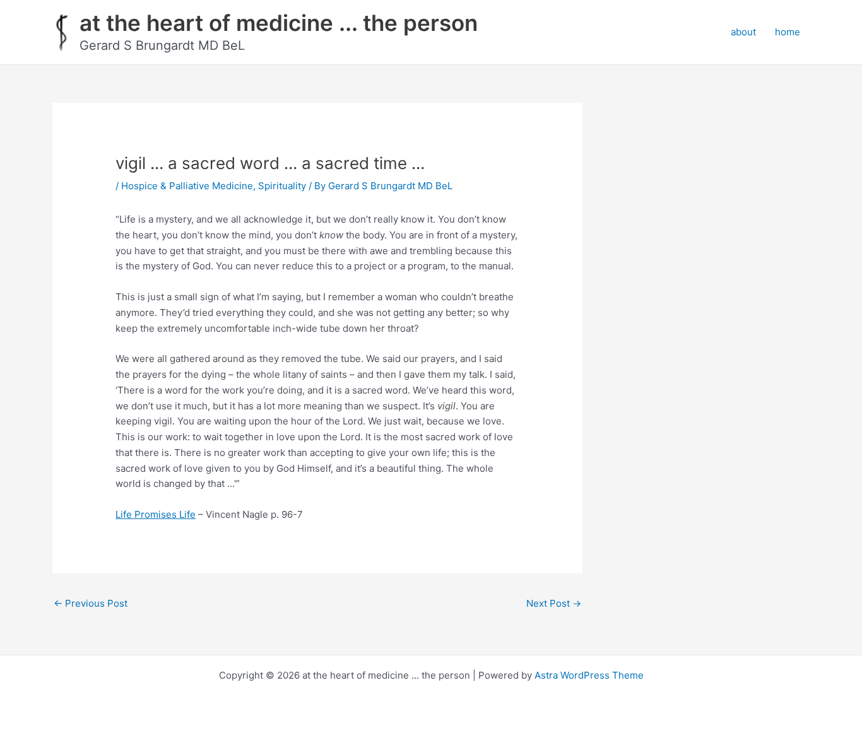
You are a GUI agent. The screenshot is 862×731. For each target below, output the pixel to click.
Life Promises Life (155, 514)
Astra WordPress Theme (589, 675)
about (743, 32)
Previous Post (90, 603)
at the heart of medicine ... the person (279, 22)
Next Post (553, 603)
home (787, 32)
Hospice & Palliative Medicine (187, 186)
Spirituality (282, 186)
